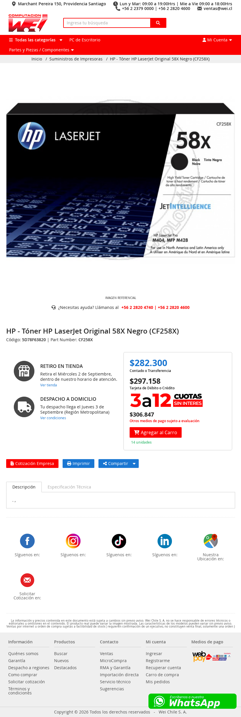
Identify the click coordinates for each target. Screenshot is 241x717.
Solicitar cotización (26, 682)
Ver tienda (48, 385)
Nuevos (61, 661)
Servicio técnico (115, 682)
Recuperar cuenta (163, 668)
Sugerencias (112, 689)
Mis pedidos (158, 682)
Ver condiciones (53, 417)
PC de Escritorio (84, 40)
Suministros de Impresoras (76, 59)
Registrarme (158, 661)
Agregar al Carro (159, 432)
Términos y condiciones (20, 691)
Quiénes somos (23, 654)
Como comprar (22, 675)
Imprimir (81, 463)
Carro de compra (162, 675)
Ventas (106, 654)
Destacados (65, 668)
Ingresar (154, 654)
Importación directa (119, 675)
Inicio (36, 59)
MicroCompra (113, 661)
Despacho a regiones (28, 668)
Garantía (16, 661)
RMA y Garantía (115, 668)
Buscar (61, 654)
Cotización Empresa (34, 463)
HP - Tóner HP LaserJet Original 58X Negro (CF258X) (160, 59)
